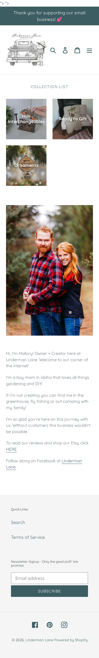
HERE (11, 449)
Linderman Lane (39, 640)
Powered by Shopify (70, 640)
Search (18, 522)
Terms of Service (28, 537)
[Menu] (89, 50)
